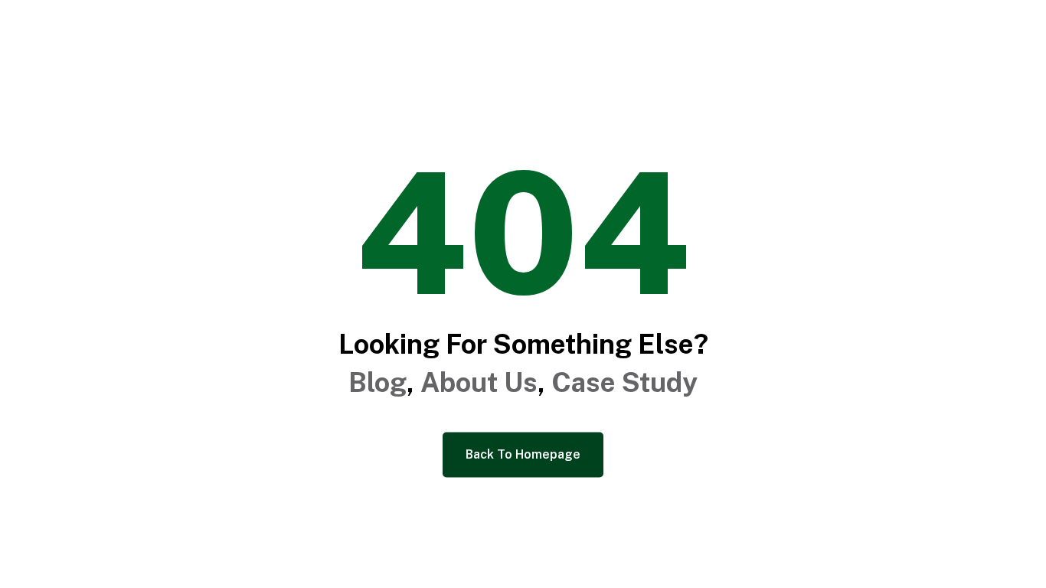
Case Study (624, 382)
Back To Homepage (523, 454)
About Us (479, 382)
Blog (377, 382)
